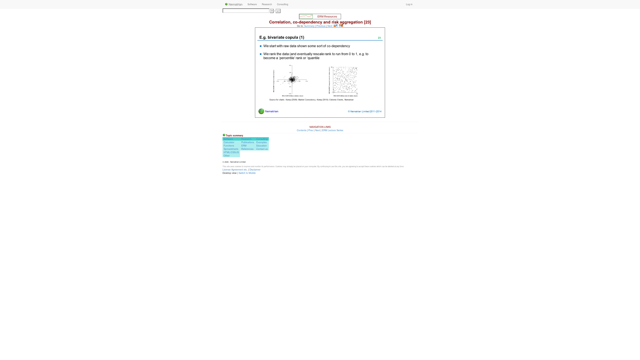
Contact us (262, 148)
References (247, 148)
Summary (309, 26)
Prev (310, 130)
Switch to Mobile (247, 172)
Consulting (282, 4)
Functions (229, 145)
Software (252, 4)
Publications (247, 142)
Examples (261, 142)
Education (261, 145)
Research (267, 4)
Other (227, 155)
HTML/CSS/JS (231, 152)
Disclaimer (255, 169)
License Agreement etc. (235, 169)
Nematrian (235, 4)
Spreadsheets (231, 148)
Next (330, 26)
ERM (243, 145)
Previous (321, 26)
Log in (409, 4)
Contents (301, 130)
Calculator (229, 142)
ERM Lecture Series (332, 130)
